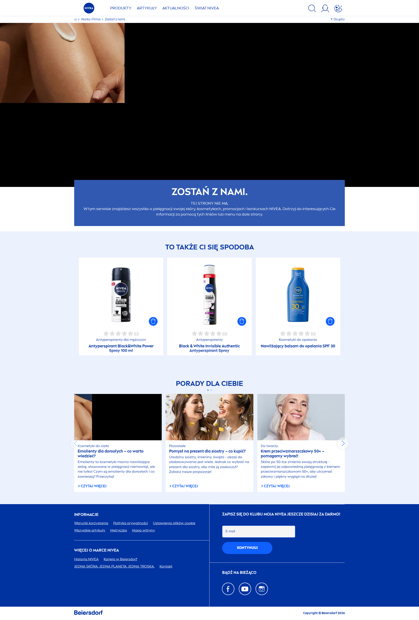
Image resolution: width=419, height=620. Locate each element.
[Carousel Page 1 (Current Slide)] (207, 390)
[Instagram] (262, 589)
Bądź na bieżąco (239, 572)
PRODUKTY (120, 8)
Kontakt (166, 566)
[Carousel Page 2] (211, 390)
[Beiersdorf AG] (88, 613)
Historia (86, 559)
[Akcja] (338, 9)
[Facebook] (228, 589)
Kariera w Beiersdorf (120, 559)
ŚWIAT (207, 8)
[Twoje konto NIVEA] (325, 9)
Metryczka (118, 530)
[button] (153, 321)
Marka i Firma (91, 19)
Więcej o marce (96, 550)
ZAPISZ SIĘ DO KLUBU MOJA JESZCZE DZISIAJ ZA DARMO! (281, 514)
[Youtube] (245, 589)
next (343, 443)
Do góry (339, 19)
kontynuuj (247, 548)
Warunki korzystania (91, 523)
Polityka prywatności (130, 523)
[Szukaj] (312, 9)
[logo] (89, 9)
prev (76, 443)
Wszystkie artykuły (89, 530)
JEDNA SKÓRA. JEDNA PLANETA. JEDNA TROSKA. (114, 566)
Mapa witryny (143, 530)
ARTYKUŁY (147, 8)
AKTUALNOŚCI (175, 8)
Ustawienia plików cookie (174, 523)
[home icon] (75, 19)
